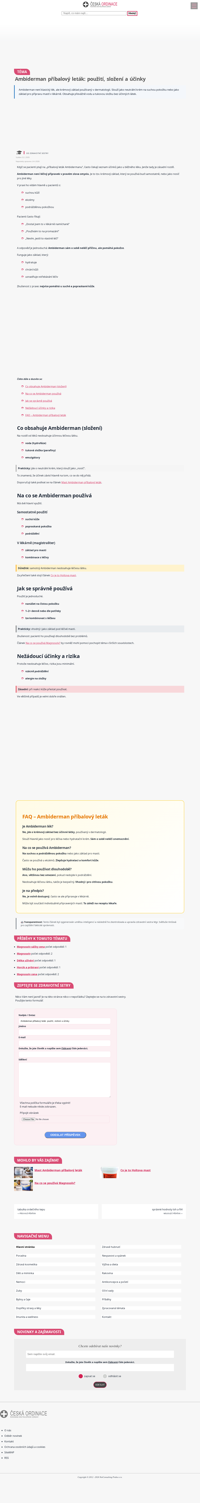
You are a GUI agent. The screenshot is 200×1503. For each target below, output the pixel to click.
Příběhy (106, 1299)
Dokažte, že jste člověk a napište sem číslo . (53, 1048)
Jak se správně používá (38, 401)
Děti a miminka (25, 1273)
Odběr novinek (13, 1436)
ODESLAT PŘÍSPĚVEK (65, 1134)
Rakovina (107, 1273)
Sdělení (23, 1059)
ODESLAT (100, 1385)
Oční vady (108, 1290)
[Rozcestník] (194, 5)
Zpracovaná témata (113, 1308)
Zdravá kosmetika (26, 1264)
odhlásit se (114, 1376)
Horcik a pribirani (28, 967)
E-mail (22, 1037)
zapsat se (89, 1376)
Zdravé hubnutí (111, 1247)
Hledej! (132, 13)
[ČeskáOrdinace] (100, 8)
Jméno (22, 1026)
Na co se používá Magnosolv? (43, 643)
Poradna (21, 1255)
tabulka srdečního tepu (31, 1209)
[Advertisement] (94, 41)
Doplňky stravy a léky (28, 1308)
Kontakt (106, 1317)
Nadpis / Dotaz (27, 1015)
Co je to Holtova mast (63, 575)
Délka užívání (25, 960)
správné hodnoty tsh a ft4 (167, 1209)
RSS (6, 1458)
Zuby (19, 1290)
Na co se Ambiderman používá (43, 393)
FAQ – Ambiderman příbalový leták (45, 415)
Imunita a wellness (27, 1317)
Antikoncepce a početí (115, 1282)
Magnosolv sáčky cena (31, 946)
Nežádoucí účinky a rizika (40, 408)
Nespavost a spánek (114, 1255)
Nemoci (20, 1282)
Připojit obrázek (29, 1113)
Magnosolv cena (27, 974)
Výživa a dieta (110, 1264)
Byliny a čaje (23, 1299)
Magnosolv (24, 953)
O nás (7, 1430)
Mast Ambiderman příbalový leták (81, 482)
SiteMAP (9, 1452)
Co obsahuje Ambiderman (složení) (46, 386)
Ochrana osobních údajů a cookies (24, 1447)
